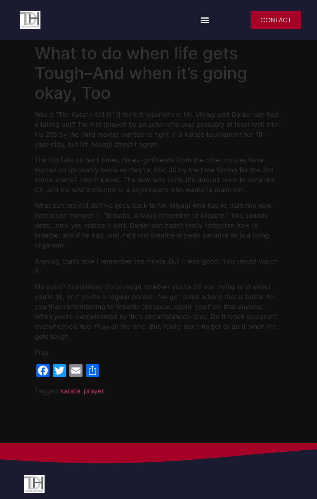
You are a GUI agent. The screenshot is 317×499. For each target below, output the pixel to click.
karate (70, 391)
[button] (204, 20)
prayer (94, 391)
